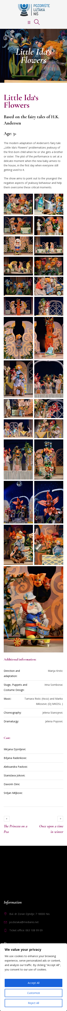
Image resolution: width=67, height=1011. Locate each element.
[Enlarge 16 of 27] (58, 365)
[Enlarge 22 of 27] (58, 444)
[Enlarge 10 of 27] (58, 281)
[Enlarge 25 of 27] (28, 529)
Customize (33, 993)
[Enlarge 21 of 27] (28, 444)
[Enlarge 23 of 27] (28, 486)
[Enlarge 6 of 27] (58, 241)
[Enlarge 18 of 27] (58, 404)
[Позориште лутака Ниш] (33, 10)
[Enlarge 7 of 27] (28, 261)
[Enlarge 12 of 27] (58, 302)
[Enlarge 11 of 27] (28, 302)
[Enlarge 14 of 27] (58, 322)
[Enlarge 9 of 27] (28, 281)
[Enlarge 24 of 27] (58, 486)
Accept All (33, 983)
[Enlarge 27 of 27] (58, 571)
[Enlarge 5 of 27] (28, 241)
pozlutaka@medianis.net (24, 922)
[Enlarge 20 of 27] (58, 424)
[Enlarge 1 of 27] (28, 198)
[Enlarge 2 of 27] (58, 198)
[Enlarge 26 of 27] (58, 529)
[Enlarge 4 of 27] (58, 221)
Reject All (33, 1003)
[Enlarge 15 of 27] (28, 365)
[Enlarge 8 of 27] (58, 261)
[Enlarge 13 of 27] (28, 322)
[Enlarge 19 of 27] (28, 424)
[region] (33, 977)
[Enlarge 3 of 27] (28, 221)
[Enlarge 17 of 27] (28, 404)
